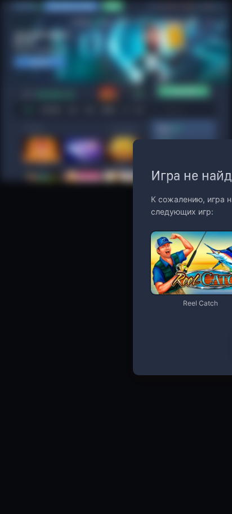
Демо (169, 232)
